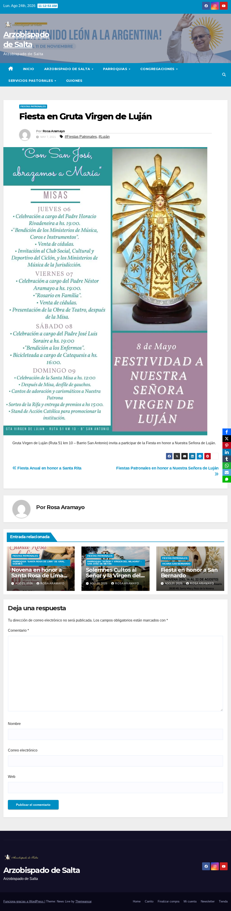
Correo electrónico (22, 750)
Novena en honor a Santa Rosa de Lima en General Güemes (37, 575)
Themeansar (83, 901)
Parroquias (115, 69)
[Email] (226, 472)
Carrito (149, 901)
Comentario (18, 630)
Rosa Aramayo (54, 131)
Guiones (74, 81)
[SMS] (226, 479)
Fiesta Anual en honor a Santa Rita (48, 468)
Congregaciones (158, 69)
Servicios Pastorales (31, 81)
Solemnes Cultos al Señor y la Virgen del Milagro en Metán (113, 575)
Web (11, 777)
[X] (226, 438)
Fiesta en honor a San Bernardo (189, 573)
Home (137, 901)
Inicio (28, 69)
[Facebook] (226, 431)
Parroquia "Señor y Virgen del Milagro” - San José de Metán (114, 562)
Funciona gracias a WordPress (23, 901)
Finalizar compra (168, 901)
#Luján (104, 137)
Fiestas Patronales (33, 106)
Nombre (14, 724)
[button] (224, 75)
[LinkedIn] (226, 452)
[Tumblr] (226, 459)
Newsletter (208, 901)
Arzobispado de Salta (67, 69)
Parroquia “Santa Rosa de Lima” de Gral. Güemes (39, 562)
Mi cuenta (190, 901)
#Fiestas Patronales (81, 137)
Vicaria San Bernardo (176, 564)
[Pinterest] (226, 445)
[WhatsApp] (226, 465)
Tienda (223, 901)
